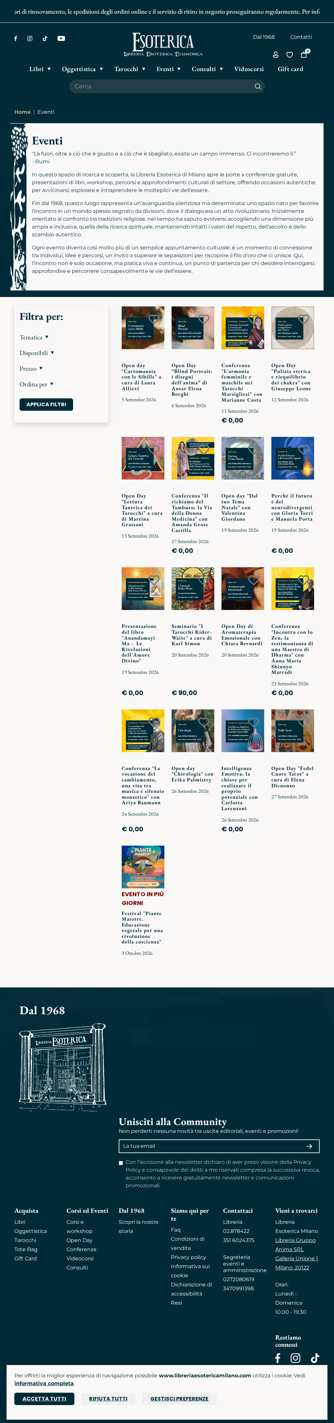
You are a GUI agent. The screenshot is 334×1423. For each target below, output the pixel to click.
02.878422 (236, 1231)
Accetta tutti (44, 1398)
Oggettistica (30, 1231)
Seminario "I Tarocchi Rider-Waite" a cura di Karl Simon (192, 635)
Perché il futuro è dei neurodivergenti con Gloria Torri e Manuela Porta (292, 507)
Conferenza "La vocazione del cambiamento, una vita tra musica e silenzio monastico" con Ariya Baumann (143, 785)
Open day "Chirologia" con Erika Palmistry (193, 774)
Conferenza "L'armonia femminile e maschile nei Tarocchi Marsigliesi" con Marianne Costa (242, 382)
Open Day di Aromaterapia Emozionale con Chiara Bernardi (242, 635)
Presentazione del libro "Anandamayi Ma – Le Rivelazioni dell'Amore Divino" (139, 643)
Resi (176, 1303)
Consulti (77, 1268)
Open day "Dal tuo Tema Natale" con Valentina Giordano (239, 507)
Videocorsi (80, 1258)
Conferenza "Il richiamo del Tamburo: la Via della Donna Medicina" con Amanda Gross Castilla (192, 513)
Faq (176, 1230)
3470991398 (238, 1288)
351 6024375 (238, 1240)
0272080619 (238, 1279)
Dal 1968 (264, 37)
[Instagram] (30, 38)
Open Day (80, 1240)
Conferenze (82, 1249)
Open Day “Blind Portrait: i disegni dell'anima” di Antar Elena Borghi (192, 379)
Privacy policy (188, 1257)
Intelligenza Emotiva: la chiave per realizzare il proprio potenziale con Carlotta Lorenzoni (239, 788)
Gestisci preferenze (179, 1398)
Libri (19, 1222)
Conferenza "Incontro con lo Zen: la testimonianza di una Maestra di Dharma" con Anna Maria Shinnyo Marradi (292, 649)
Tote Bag (26, 1249)
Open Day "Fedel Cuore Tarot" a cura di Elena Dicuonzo (292, 777)
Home (22, 112)
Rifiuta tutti (108, 1398)
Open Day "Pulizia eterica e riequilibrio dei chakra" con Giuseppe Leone (291, 377)
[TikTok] (45, 38)
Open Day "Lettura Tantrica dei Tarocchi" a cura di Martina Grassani (142, 510)
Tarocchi (25, 1240)
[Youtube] (61, 38)
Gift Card (25, 1258)
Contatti (301, 37)
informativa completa (44, 1383)
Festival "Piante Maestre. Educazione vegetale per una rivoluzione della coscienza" (142, 927)
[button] (61, 337)
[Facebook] (15, 38)
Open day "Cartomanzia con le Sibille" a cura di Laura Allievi (141, 377)
